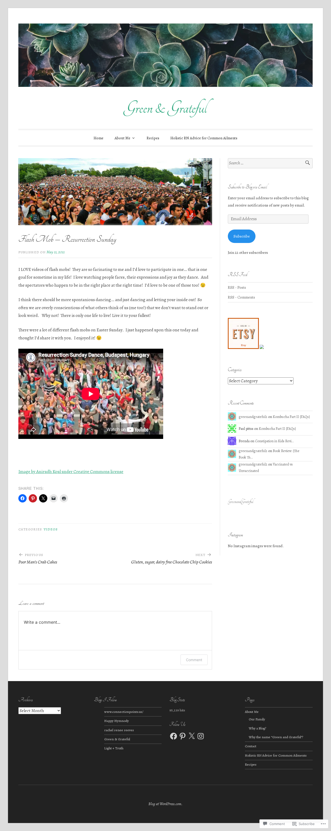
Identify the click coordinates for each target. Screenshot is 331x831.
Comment (194, 660)
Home (98, 138)
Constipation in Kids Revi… (274, 441)
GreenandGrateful (240, 502)
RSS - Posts (237, 287)
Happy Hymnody (116, 720)
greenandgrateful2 (253, 416)
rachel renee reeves (119, 730)
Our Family (257, 719)
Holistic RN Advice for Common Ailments (203, 138)
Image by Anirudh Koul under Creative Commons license (70, 472)
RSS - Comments (241, 297)
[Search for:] (270, 163)
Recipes (153, 138)
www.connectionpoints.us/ (123, 711)
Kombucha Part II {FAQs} (291, 416)
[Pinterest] (182, 736)
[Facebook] (173, 736)
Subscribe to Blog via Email (247, 187)
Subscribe (242, 236)
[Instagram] (201, 736)
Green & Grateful (165, 108)
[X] (191, 736)
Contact (250, 746)
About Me (122, 138)
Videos (50, 529)
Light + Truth (113, 748)
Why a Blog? (257, 728)
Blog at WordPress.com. (165, 803)
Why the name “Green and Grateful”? (276, 737)
